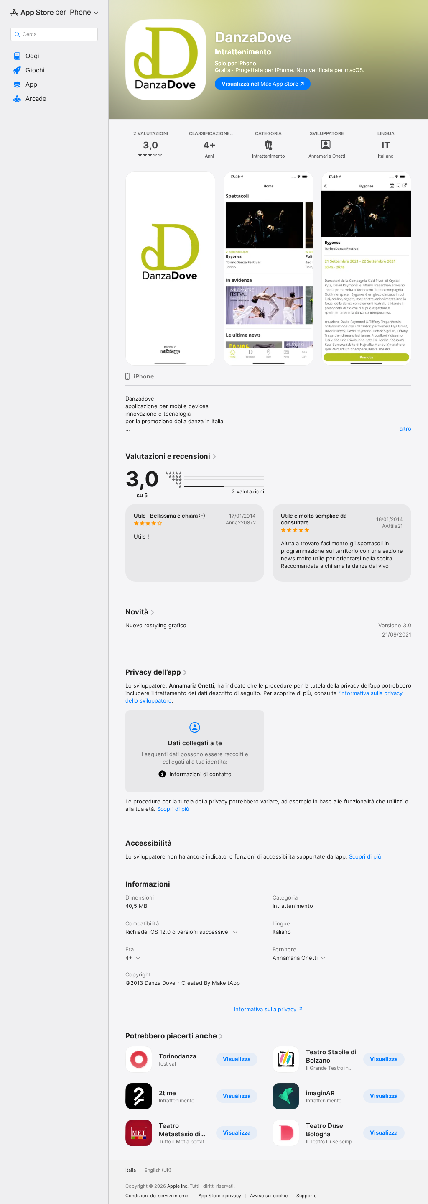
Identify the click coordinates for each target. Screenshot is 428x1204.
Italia (130, 1170)
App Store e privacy (220, 1196)
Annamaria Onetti (295, 957)
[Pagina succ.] (419, 145)
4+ (128, 957)
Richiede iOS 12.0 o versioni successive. (177, 931)
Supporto (306, 1196)
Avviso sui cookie (269, 1196)
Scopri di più (173, 808)
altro (405, 428)
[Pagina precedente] (117, 145)
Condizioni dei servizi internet (157, 1196)
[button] (54, 56)
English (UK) (158, 1170)
